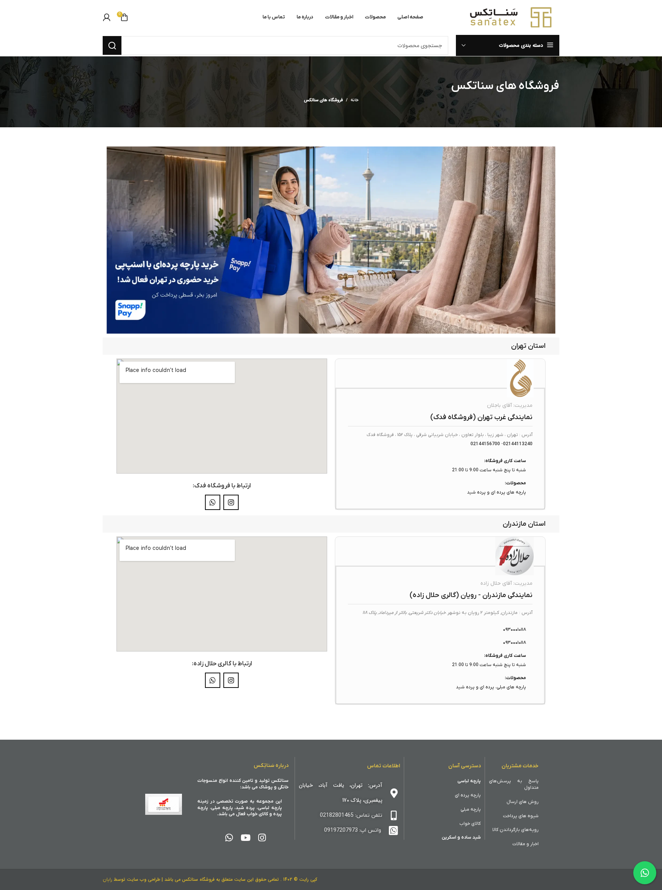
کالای (476, 824)
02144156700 (485, 444)
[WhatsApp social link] (212, 502)
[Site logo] (511, 17)
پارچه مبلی (470, 809)
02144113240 (518, 444)
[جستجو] (112, 45)
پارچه (475, 795)
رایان (107, 880)
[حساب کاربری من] (106, 17)
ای (457, 795)
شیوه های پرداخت (521, 816)
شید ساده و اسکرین (461, 837)
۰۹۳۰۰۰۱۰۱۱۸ (514, 630)
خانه (355, 100)
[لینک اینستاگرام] (231, 502)
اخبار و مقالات (525, 844)
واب (463, 824)
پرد (466, 795)
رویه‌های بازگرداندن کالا (515, 830)
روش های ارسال (522, 802)
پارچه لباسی (469, 781)
